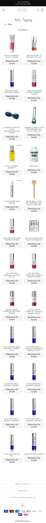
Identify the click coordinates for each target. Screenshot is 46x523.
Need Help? (23, 490)
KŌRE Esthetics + (23, 484)
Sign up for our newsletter (23, 497)
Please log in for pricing (12, 62)
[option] (23, 3)
